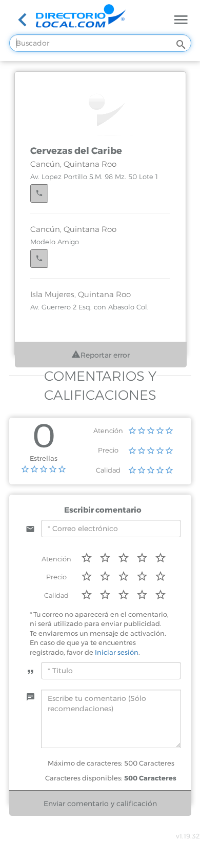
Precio (108, 450)
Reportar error (105, 355)
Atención (108, 430)
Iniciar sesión (116, 652)
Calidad (108, 470)
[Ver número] (39, 193)
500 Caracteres (150, 778)
